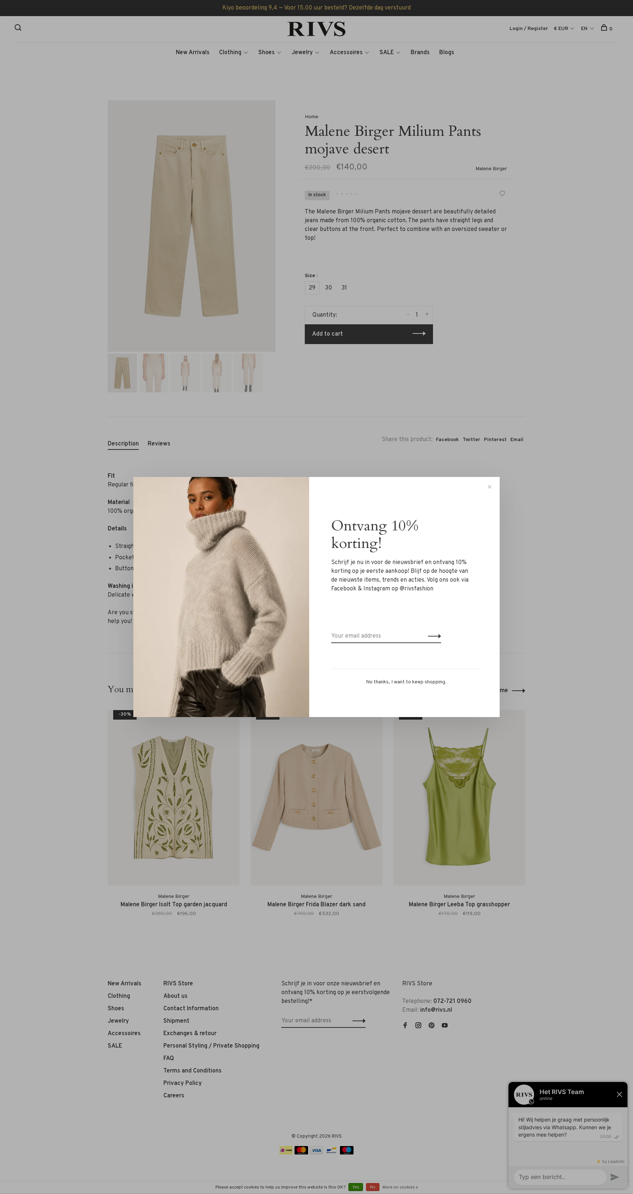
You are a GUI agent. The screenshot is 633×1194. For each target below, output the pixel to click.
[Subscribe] (432, 636)
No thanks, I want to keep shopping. (406, 682)
